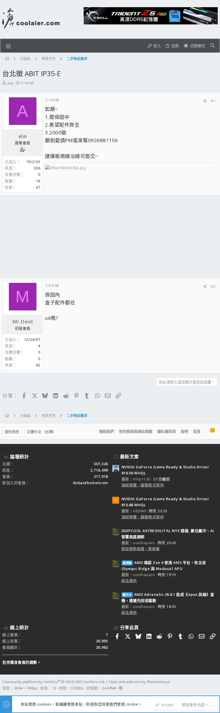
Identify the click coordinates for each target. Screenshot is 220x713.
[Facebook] (215, 684)
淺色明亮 (11, 431)
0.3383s (77, 688)
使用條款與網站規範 (135, 431)
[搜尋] (212, 45)
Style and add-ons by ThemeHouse (139, 681)
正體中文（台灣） (41, 431)
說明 (184, 431)
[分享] (205, 101)
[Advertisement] (110, 236)
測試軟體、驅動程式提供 (142, 485)
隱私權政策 (166, 431)
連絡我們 (106, 431)
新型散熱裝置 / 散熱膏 (140, 548)
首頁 (197, 431)
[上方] (205, 431)
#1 (213, 100)
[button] (8, 45)
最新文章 (129, 456)
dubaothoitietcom (90, 482)
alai (10, 83)
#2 (213, 286)
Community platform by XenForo (53, 681)
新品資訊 (129, 580)
